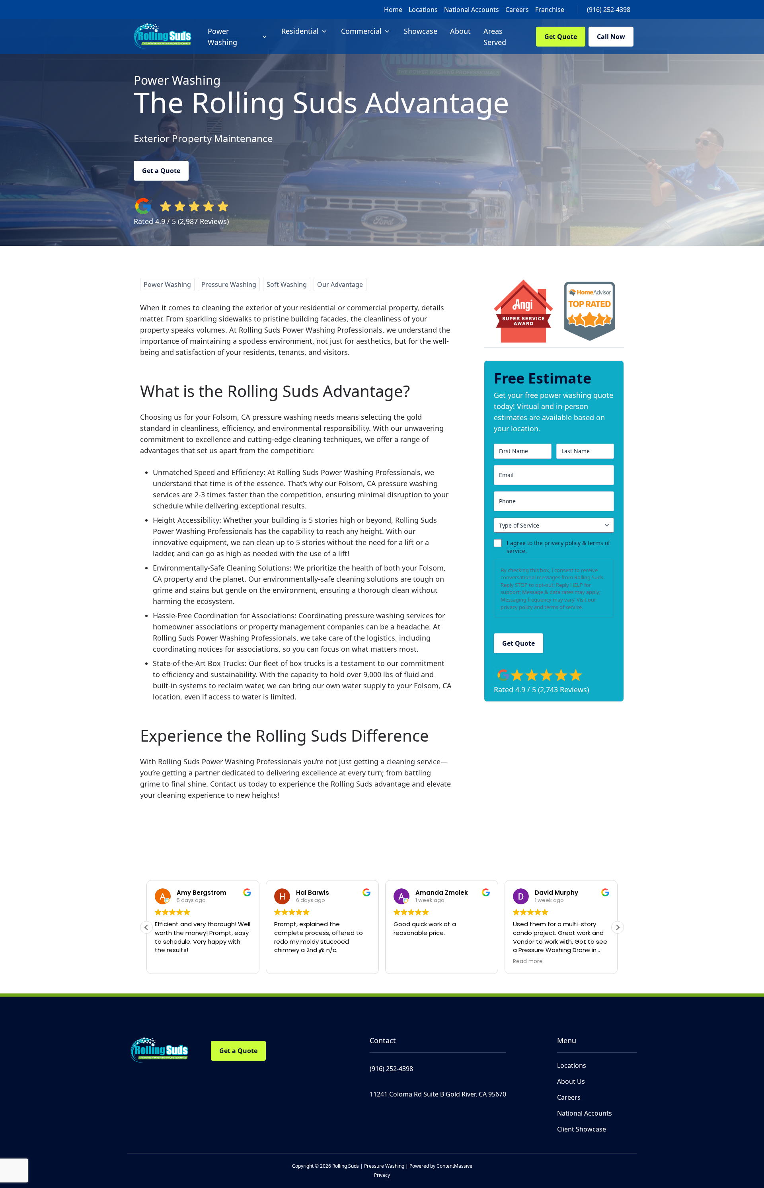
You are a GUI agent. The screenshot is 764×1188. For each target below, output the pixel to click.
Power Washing (167, 284)
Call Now (611, 36)
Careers (517, 9)
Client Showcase (581, 1129)
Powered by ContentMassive (440, 1166)
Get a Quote (161, 170)
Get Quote (560, 36)
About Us (571, 1081)
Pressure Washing (228, 284)
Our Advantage (340, 284)
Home (393, 9)
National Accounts (471, 9)
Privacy (382, 1175)
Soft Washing (287, 284)
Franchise (549, 9)
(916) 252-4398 (608, 9)
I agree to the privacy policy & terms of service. (558, 547)
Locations (423, 9)
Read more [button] (408, 961)
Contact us (228, 784)
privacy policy (517, 607)
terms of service (563, 607)
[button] (618, 927)
